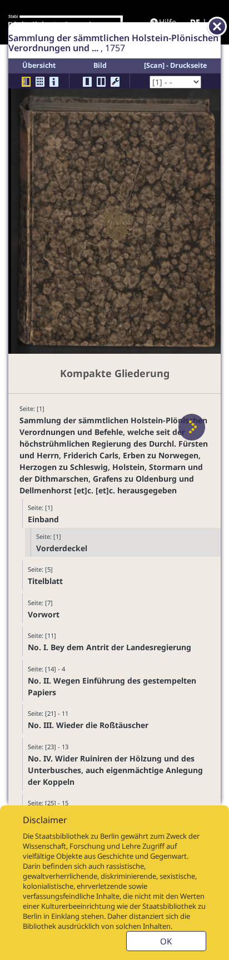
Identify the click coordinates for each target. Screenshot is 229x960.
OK (166, 941)
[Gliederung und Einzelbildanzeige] (26, 82)
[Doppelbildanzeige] (101, 82)
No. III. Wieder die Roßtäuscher (88, 725)
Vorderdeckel (61, 548)
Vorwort (43, 614)
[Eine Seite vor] (191, 427)
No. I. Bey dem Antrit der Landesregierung (109, 647)
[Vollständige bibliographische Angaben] (53, 82)
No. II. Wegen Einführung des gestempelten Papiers (112, 686)
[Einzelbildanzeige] (87, 82)
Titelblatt (45, 581)
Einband (43, 519)
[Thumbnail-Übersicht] (40, 82)
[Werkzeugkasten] (115, 82)
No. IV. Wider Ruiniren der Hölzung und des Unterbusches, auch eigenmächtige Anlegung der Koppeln (115, 770)
